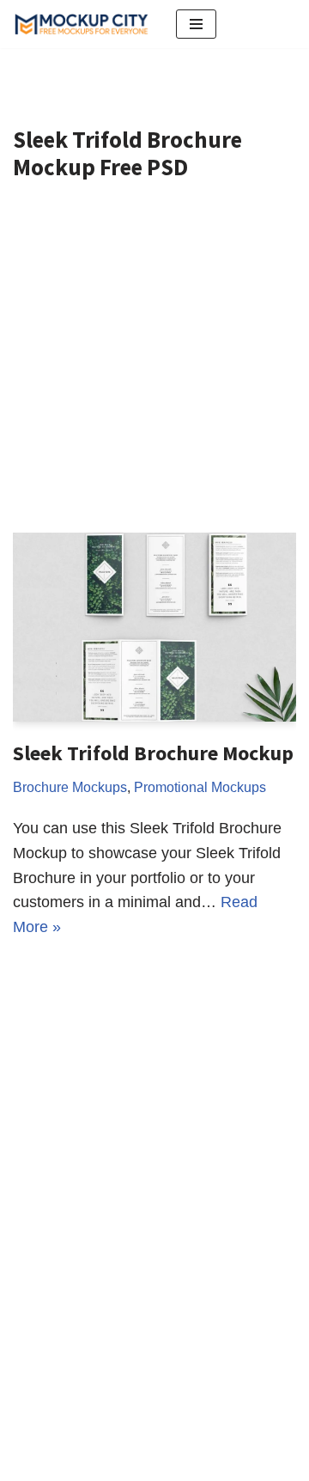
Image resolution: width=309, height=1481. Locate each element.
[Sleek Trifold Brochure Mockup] (154, 627)
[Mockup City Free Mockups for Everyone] (81, 24)
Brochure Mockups (70, 787)
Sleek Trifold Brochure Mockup (153, 753)
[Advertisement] (154, 369)
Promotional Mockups (200, 787)
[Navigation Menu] (196, 24)
